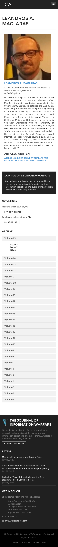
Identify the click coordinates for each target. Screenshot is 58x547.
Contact (35, 542)
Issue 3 (14, 244)
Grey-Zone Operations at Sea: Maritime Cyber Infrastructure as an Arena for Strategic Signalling (25, 467)
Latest (44, 542)
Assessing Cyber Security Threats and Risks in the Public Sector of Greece (26, 159)
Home (15, 542)
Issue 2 (14, 247)
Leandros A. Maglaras (20, 83)
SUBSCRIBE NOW (14, 444)
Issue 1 (13, 250)
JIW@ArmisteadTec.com (16, 520)
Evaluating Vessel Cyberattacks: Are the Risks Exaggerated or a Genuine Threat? (23, 478)
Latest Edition (14, 212)
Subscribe (11, 222)
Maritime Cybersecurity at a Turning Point (22, 457)
